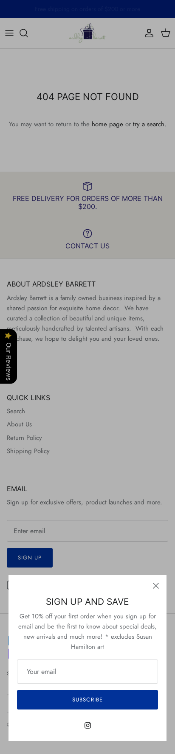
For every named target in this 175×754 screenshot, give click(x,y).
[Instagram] (88, 725)
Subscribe (87, 700)
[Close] (156, 585)
